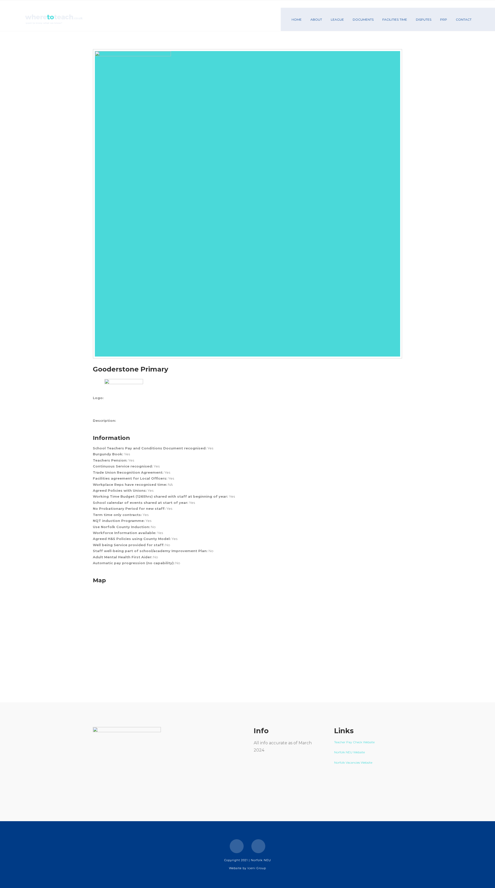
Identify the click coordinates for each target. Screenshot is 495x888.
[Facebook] (237, 846)
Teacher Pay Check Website (354, 742)
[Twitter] (258, 846)
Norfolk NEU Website (350, 752)
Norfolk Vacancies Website (353, 762)
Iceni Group (257, 868)
